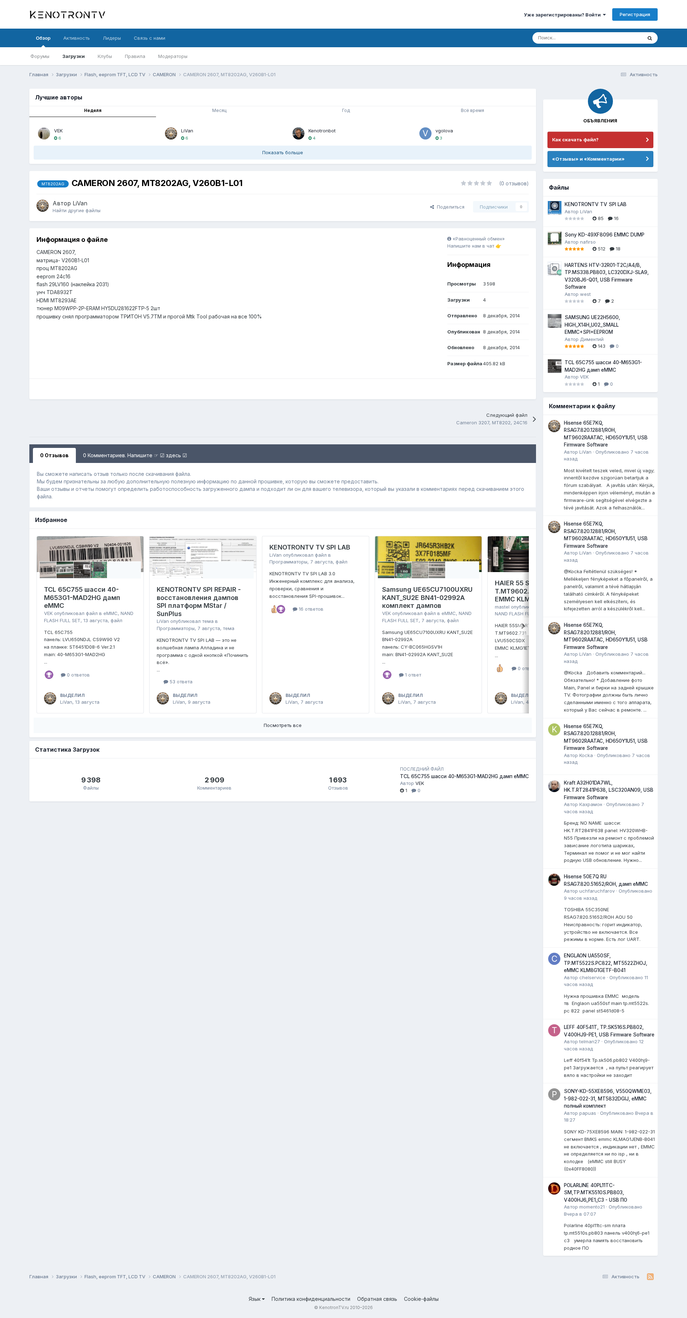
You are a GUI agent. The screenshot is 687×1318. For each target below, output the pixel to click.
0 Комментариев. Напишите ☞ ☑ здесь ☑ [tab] (135, 455)
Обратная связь (377, 1299)
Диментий (592, 339)
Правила (135, 56)
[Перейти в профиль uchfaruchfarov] (554, 880)
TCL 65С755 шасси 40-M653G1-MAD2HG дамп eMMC (82, 597)
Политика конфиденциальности (311, 1299)
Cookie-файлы (421, 1299)
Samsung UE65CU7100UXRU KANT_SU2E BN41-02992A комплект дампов (427, 597)
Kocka (586, 755)
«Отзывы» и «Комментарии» (588, 159)
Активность (76, 38)
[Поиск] (650, 38)
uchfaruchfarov (597, 891)
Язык (255, 1299)
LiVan (187, 130)
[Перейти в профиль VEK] (44, 133)
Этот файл (621, 37)
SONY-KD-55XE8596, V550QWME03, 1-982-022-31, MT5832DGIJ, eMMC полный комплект (608, 1098)
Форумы (39, 56)
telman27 (589, 1041)
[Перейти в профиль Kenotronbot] (298, 133)
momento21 (592, 1207)
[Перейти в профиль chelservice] (554, 959)
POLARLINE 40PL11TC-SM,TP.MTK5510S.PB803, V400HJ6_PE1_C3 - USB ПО (595, 1192)
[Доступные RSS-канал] (650, 1277)
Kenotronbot (322, 130)
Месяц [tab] (219, 110)
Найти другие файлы (77, 210)
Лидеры (112, 38)
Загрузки (73, 56)
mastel (502, 607)
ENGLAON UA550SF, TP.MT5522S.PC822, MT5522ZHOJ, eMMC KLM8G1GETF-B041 (605, 963)
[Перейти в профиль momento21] (554, 1188)
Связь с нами (149, 38)
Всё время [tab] (472, 110)
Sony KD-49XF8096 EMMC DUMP (604, 235)
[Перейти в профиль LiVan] (171, 133)
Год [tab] (346, 110)
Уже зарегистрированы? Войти (563, 15)
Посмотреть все (283, 725)
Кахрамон (590, 804)
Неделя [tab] (93, 110)
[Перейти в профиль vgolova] (425, 133)
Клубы (105, 56)
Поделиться (449, 207)
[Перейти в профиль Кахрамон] (554, 786)
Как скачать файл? (575, 139)
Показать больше (282, 152)
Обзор (43, 38)
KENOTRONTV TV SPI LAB (309, 547)
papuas (587, 1113)
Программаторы (176, 628)
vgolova (444, 130)
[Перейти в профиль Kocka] (554, 729)
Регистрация (635, 14)
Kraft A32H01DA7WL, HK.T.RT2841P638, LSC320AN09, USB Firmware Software (608, 790)
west (585, 294)
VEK (58, 130)
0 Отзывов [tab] (54, 455)
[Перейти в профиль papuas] (554, 1094)
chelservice (592, 977)
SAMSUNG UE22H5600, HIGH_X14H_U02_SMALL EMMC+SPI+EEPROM (592, 324)
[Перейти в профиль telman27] (554, 1030)
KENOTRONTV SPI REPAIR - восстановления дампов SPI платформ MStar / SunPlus (199, 601)
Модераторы (172, 56)
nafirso (588, 242)
